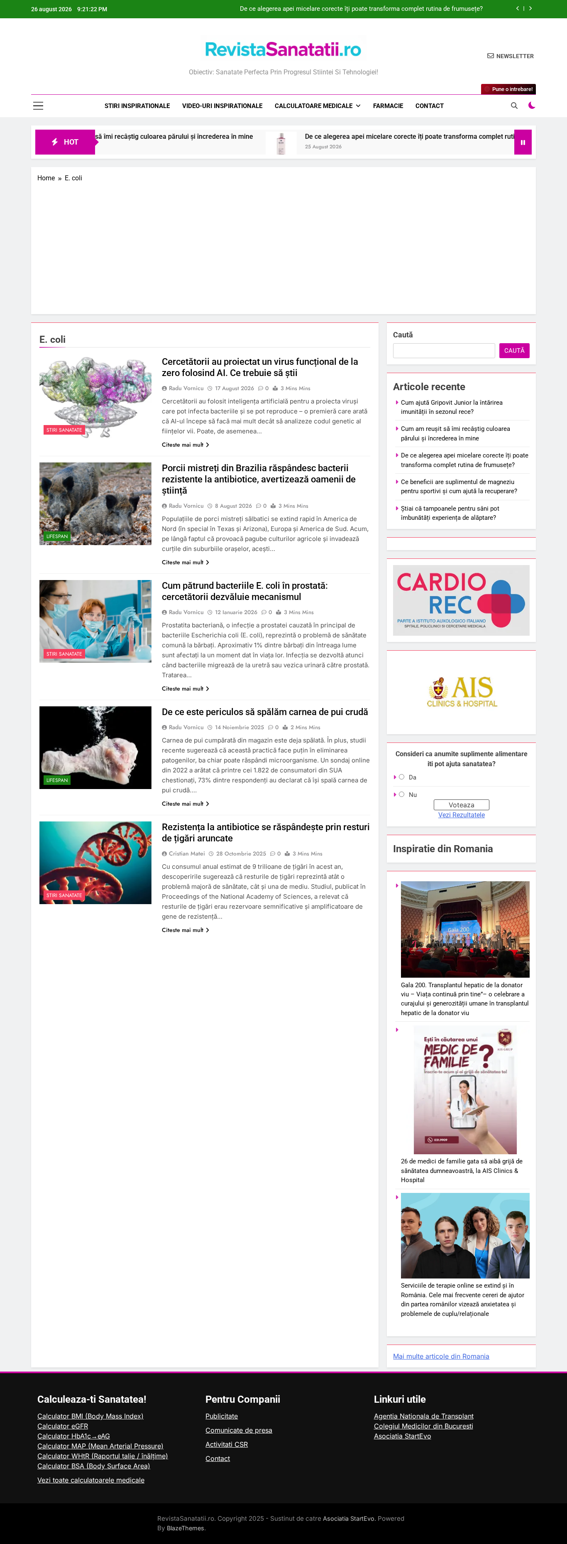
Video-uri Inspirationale (222, 106)
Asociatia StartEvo (402, 1436)
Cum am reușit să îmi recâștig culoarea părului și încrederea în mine (104, 136)
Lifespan (57, 536)
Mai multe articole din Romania (441, 1356)
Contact (429, 106)
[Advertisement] (283, 245)
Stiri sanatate (64, 430)
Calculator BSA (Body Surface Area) (93, 1466)
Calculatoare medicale (313, 106)
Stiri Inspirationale (137, 106)
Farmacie (388, 106)
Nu (413, 795)
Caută (403, 334)
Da (412, 777)
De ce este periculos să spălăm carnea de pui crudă (265, 712)
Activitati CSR (226, 1444)
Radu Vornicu (186, 388)
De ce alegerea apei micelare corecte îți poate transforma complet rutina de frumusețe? (361, 9)
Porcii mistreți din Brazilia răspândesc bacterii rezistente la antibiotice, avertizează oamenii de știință (259, 479)
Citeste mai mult (182, 444)
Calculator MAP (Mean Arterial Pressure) (100, 1446)
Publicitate (221, 1416)
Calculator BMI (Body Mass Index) (90, 1416)
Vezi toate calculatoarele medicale (90, 1480)
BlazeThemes (185, 1528)
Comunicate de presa (238, 1430)
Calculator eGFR (62, 1426)
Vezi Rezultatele (461, 815)
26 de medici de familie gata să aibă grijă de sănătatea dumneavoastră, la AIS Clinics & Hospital (462, 1171)
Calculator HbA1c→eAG (73, 1436)
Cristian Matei (187, 853)
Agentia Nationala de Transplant (424, 1416)
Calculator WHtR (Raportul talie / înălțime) (102, 1456)
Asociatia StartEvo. (349, 1518)
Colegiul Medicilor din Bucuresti (423, 1426)
